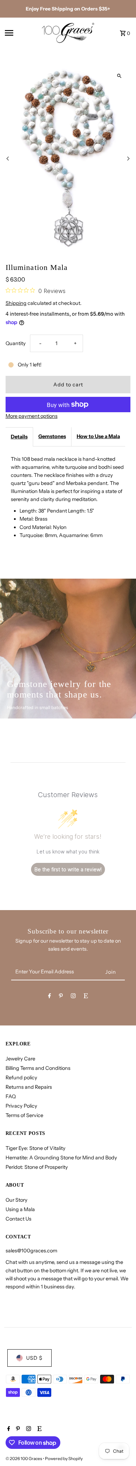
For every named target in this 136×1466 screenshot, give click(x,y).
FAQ (11, 1096)
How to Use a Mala (98, 436)
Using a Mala (20, 1209)
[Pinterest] (61, 997)
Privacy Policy (21, 1106)
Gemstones (52, 436)
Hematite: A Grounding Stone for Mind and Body (61, 1157)
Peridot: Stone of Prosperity (37, 1167)
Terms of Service (24, 1115)
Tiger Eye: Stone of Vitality (36, 1148)
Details (19, 437)
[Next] (128, 158)
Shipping (16, 303)
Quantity (16, 343)
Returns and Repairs (29, 1087)
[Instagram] (73, 997)
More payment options (32, 416)
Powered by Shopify (64, 1458)
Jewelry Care (20, 1059)
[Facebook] (49, 997)
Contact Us (18, 1219)
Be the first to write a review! (68, 869)
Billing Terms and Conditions (38, 1068)
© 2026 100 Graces (24, 1458)
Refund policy (21, 1077)
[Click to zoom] (119, 76)
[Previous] (8, 158)
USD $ (34, 1358)
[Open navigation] (21, 33)
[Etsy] (86, 997)
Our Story (17, 1200)
